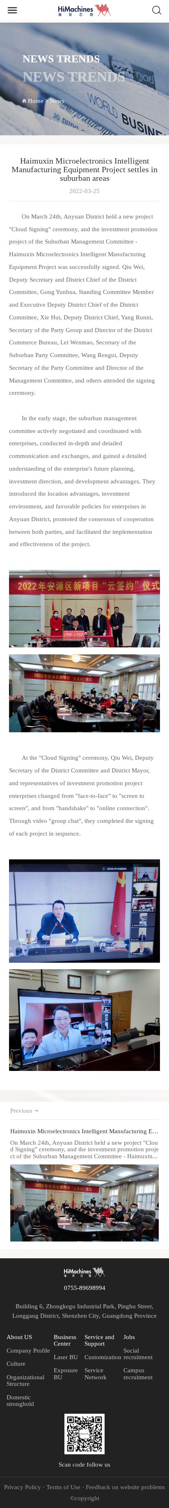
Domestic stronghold (20, 1400)
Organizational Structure (25, 1380)
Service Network (95, 1373)
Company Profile (28, 1350)
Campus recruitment (138, 1373)
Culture (16, 1363)
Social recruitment (138, 1353)
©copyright (84, 1498)
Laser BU (66, 1357)
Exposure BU (66, 1373)
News (57, 101)
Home (35, 101)
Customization (102, 1357)
